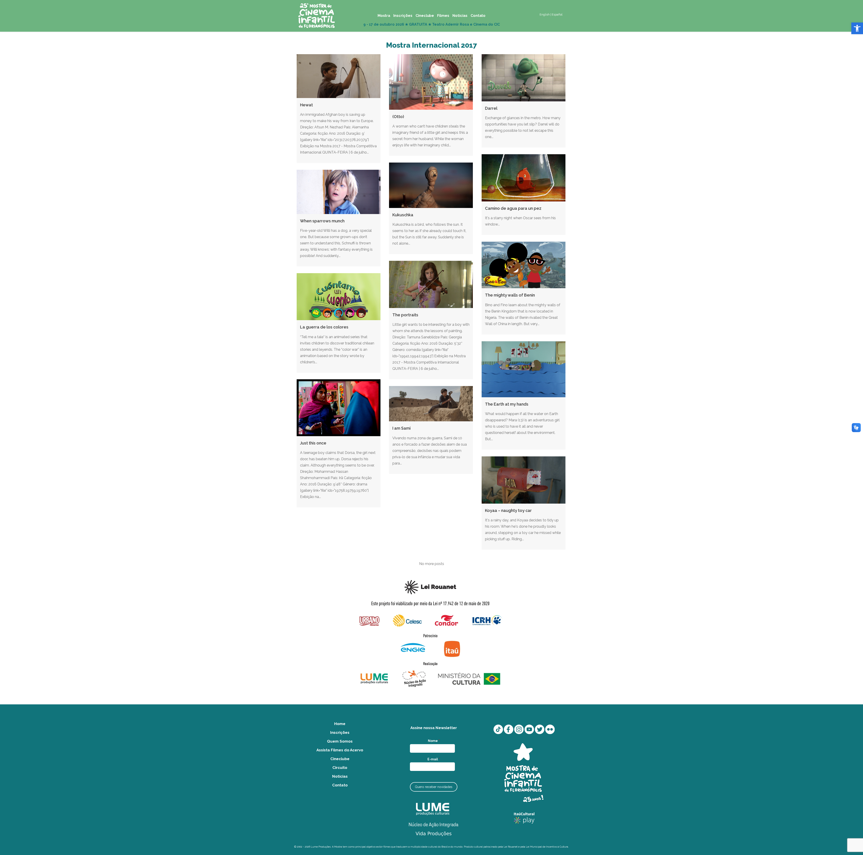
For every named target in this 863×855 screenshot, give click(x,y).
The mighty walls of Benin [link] (510, 295)
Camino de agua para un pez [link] (513, 208)
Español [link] (557, 14)
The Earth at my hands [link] (506, 404)
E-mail (433, 759)
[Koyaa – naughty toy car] (523, 480)
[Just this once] (338, 407)
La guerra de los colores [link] (324, 327)
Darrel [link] (491, 108)
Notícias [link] (340, 776)
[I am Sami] (431, 403)
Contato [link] (340, 785)
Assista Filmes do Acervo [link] (339, 750)
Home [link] (339, 723)
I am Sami (401, 428)
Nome (434, 741)
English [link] (545, 14)
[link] (857, 28)
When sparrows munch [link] (322, 221)
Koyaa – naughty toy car (508, 510)
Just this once (313, 443)
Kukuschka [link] (402, 214)
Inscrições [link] (339, 732)
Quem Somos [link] (340, 741)
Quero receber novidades (433, 787)
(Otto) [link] (398, 116)
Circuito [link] (339, 767)
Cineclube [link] (339, 759)
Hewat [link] (306, 105)
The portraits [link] (405, 315)
